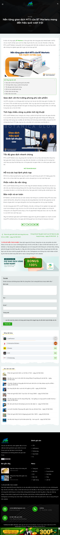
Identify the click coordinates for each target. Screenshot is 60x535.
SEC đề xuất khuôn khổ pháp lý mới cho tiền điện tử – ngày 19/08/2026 (27, 404)
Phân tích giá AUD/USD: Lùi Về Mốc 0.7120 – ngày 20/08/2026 (25, 373)
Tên (4, 298)
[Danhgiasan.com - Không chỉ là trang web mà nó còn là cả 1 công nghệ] (30, 3)
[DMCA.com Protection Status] (6, 459)
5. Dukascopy (11, 358)
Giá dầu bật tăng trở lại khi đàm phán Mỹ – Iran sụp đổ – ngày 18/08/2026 (28, 419)
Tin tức (30, 16)
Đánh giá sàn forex (24, 524)
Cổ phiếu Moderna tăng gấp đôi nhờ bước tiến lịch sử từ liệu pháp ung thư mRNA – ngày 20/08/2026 (30, 384)
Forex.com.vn (41, 526)
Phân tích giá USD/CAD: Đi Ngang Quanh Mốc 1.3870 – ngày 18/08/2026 (28, 414)
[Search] (58, 4)
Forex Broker (32, 524)
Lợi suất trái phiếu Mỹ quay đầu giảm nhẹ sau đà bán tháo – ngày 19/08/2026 (30, 409)
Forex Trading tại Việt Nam (30, 526)
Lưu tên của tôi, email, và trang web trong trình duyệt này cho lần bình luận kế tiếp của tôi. (31, 320)
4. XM (8, 353)
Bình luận (5, 284)
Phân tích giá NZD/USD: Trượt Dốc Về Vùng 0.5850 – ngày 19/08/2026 (27, 393)
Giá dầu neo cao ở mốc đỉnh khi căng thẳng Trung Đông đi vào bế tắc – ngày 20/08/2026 (29, 378)
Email (5, 305)
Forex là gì (40, 524)
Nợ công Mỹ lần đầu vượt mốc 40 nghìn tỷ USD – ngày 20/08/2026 (26, 388)
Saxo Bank (35, 454)
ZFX (33, 445)
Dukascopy (35, 451)
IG (33, 456)
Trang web (6, 312)
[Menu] (2, 4)
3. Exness (9, 348)
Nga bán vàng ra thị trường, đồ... (18, 468)
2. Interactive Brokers (13, 343)
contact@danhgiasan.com (17, 508)
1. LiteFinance (10, 338)
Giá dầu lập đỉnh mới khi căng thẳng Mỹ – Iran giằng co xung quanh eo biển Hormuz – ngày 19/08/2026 (31, 399)
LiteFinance (35, 448)
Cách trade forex (48, 524)
